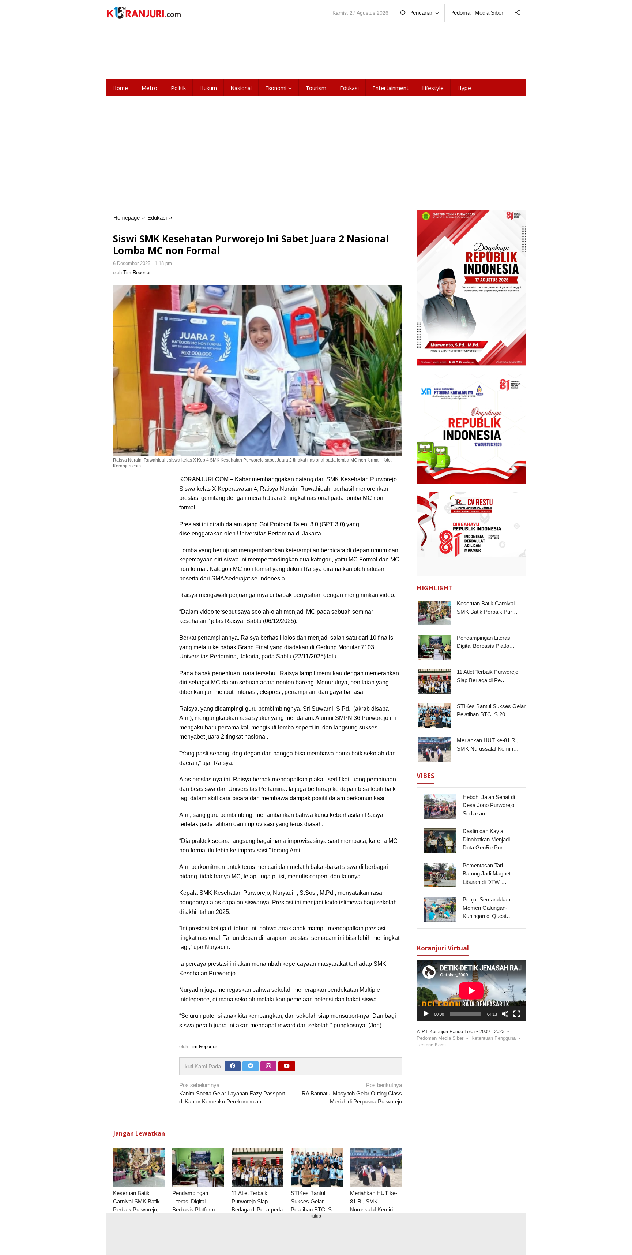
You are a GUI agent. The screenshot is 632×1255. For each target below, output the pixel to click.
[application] (471, 990)
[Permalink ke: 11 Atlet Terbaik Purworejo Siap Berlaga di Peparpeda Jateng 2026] (257, 1168)
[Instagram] (268, 1066)
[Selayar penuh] (516, 1013)
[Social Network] (517, 13)
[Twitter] (250, 1066)
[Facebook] (233, 1066)
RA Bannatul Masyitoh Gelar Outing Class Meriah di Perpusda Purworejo (352, 1093)
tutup (316, 1216)
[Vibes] (143, 13)
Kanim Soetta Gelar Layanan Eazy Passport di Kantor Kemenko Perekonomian (232, 1093)
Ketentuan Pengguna (493, 1038)
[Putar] (426, 1013)
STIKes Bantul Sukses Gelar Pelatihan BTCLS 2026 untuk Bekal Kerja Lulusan (311, 1209)
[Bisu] (505, 1013)
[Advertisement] (316, 49)
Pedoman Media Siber (440, 1038)
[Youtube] (286, 1066)
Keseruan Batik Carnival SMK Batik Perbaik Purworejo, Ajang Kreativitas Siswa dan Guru (136, 1209)
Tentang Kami (431, 1044)
